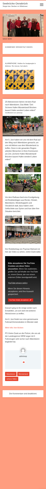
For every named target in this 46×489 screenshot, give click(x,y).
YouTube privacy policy (17, 283)
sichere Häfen (11, 379)
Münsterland (23, 374)
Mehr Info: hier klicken (14, 328)
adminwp (23, 356)
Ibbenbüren (10, 374)
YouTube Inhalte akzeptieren (19, 300)
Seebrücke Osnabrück (15, 3)
